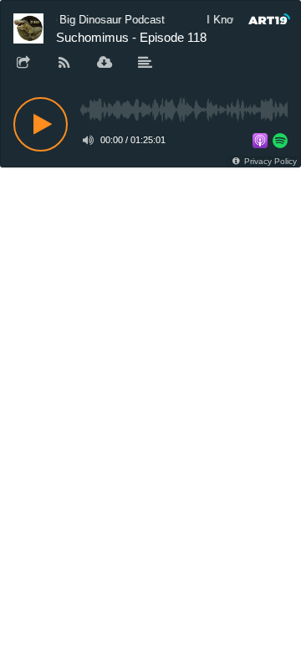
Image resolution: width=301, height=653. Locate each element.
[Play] (40, 124)
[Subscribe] (64, 63)
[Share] (23, 63)
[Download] (104, 63)
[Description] (145, 63)
